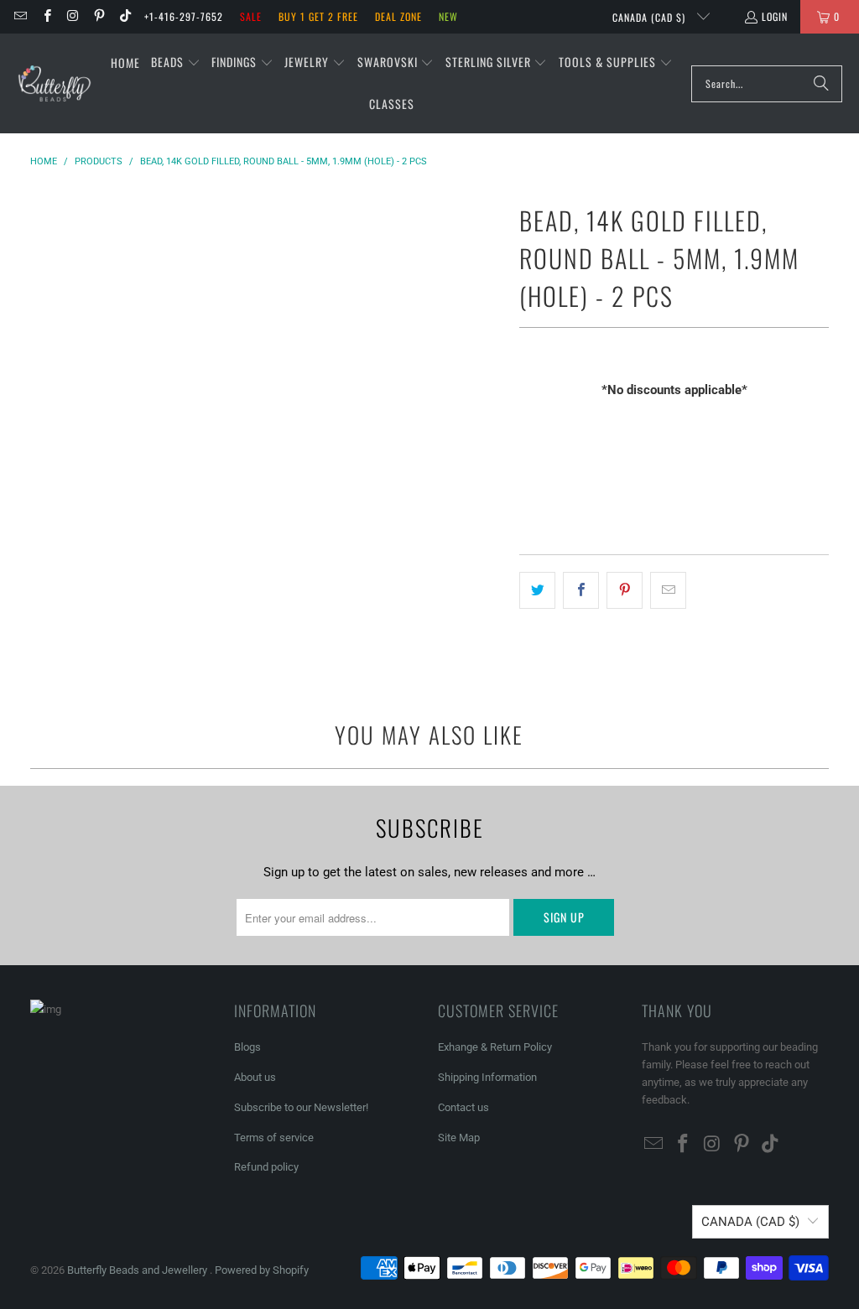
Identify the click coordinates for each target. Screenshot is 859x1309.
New (448, 16)
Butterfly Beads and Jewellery (138, 1270)
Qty (527, 422)
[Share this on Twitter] (537, 590)
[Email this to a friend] (668, 590)
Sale (251, 16)
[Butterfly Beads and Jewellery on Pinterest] (98, 16)
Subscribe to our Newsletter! (301, 1107)
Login (775, 16)
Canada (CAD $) (650, 17)
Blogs (247, 1047)
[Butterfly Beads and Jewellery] (54, 84)
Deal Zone (398, 16)
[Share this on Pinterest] (625, 590)
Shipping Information (487, 1077)
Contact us (463, 1107)
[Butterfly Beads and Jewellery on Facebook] (46, 16)
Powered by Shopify (262, 1270)
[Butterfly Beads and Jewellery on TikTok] (124, 16)
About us (255, 1077)
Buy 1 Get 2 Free (318, 16)
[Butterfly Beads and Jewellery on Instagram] (72, 16)
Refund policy (266, 1167)
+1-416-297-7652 (183, 16)
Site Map (459, 1137)
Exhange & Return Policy (495, 1047)
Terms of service (274, 1137)
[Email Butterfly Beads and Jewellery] (20, 16)
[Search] (821, 83)
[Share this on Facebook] (581, 590)
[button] (175, 63)
